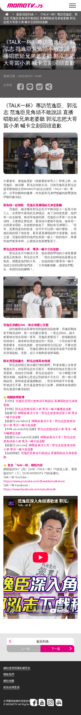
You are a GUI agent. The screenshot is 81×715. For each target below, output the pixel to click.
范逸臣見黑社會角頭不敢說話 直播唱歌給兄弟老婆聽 (40, 403)
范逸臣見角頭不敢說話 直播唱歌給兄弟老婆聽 (40, 455)
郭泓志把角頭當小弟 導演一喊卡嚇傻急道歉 (43, 409)
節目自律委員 (11, 687)
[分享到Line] (30, 87)
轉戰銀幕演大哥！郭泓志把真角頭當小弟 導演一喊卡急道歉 (40, 415)
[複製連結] (49, 87)
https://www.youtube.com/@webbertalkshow (34, 481)
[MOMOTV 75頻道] (40, 5)
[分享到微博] (39, 87)
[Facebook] (33, 702)
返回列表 (42, 641)
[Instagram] (50, 702)
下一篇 (55, 649)
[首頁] (5, 14)
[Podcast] (59, 702)
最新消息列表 (25, 14)
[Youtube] (42, 702)
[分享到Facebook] (20, 87)
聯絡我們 (8, 674)
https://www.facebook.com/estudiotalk (29, 489)
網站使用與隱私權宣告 (16, 668)
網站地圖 (8, 681)
